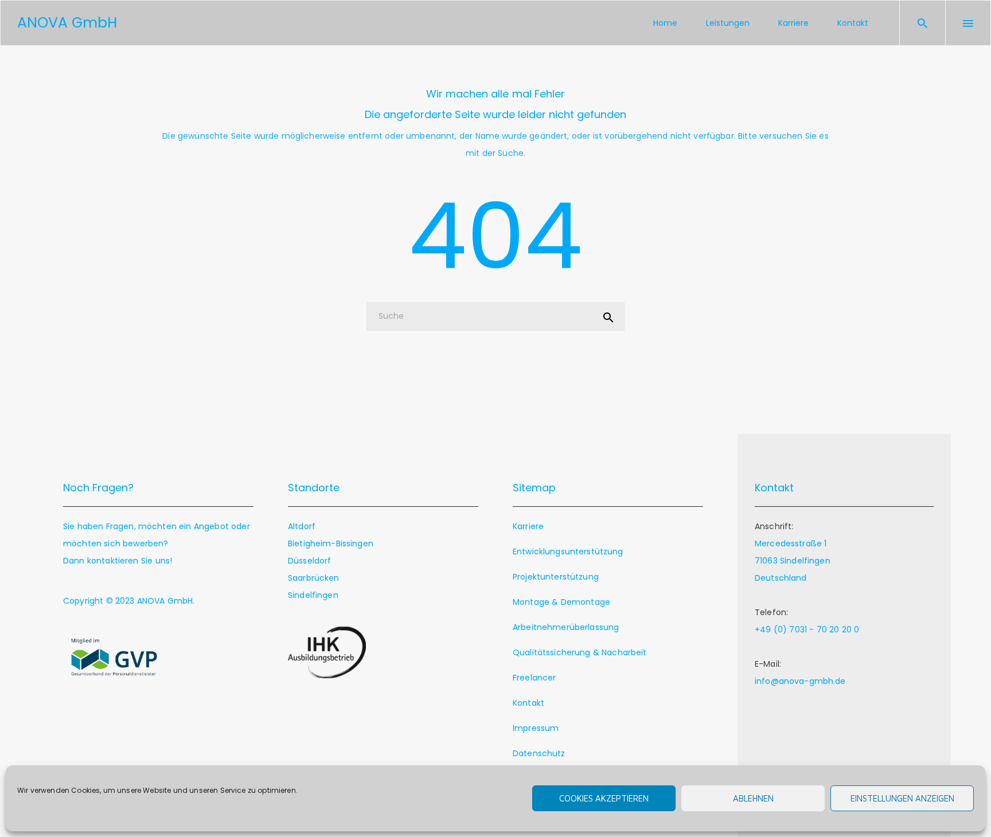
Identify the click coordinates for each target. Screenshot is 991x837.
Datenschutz (539, 753)
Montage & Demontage (561, 602)
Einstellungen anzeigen (902, 798)
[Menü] (968, 23)
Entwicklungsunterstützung (568, 551)
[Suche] (923, 23)
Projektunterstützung (556, 576)
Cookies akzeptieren (604, 798)
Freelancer (534, 677)
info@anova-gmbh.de (800, 681)
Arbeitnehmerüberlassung (566, 627)
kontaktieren (113, 560)
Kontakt (528, 703)
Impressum (536, 728)
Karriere (528, 526)
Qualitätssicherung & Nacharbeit (580, 652)
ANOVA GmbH (165, 601)
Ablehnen (753, 798)
